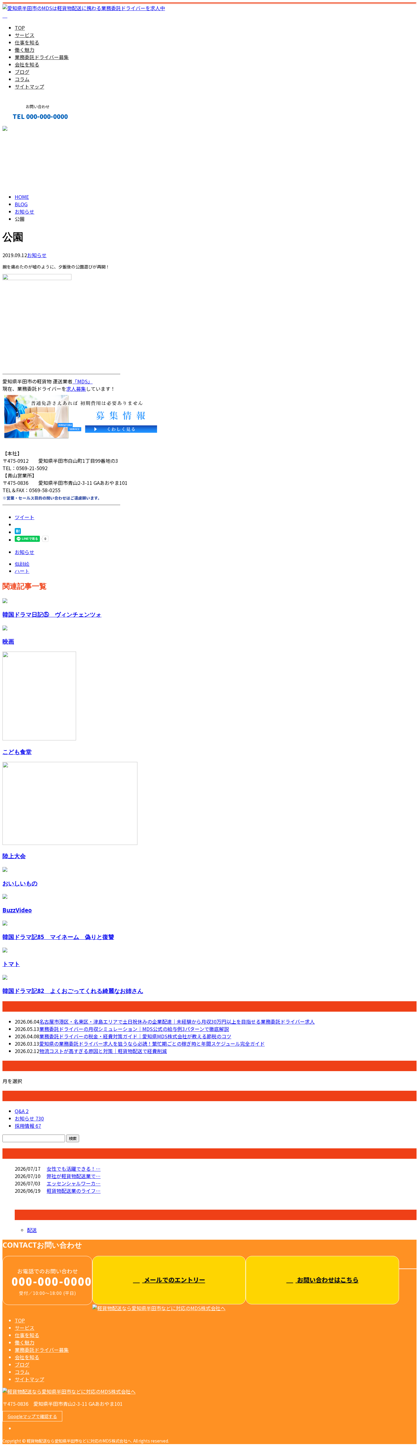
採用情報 (28, 1125)
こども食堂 (17, 751)
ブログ (22, 71)
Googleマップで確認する (32, 1416)
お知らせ (37, 255)
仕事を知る (27, 42)
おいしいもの (19, 883)
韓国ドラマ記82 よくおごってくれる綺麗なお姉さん (72, 991)
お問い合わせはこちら (327, 1279)
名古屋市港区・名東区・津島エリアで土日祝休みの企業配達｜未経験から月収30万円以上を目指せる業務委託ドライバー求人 (177, 1021)
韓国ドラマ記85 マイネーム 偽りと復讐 (58, 937)
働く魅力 (24, 49)
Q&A (22, 1111)
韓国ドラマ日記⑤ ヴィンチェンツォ (52, 614)
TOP (20, 27)
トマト (11, 964)
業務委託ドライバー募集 (42, 57)
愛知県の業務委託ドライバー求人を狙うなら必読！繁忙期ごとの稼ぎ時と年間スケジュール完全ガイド (152, 1043)
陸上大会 (14, 856)
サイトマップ (29, 86)
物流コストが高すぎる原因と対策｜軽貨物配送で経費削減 (103, 1051)
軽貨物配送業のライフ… (74, 1190)
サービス (24, 35)
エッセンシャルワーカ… (74, 1183)
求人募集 (76, 388)
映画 (8, 641)
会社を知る (27, 64)
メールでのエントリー (173, 1279)
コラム (22, 79)
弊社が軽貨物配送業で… (74, 1176)
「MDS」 (82, 381)
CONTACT (23, 129)
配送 (32, 1230)
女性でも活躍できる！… (74, 1168)
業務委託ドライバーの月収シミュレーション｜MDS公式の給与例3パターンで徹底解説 (134, 1029)
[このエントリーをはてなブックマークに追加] (18, 532)
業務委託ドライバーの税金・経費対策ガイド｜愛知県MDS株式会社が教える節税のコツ (135, 1036)
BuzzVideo (17, 910)
